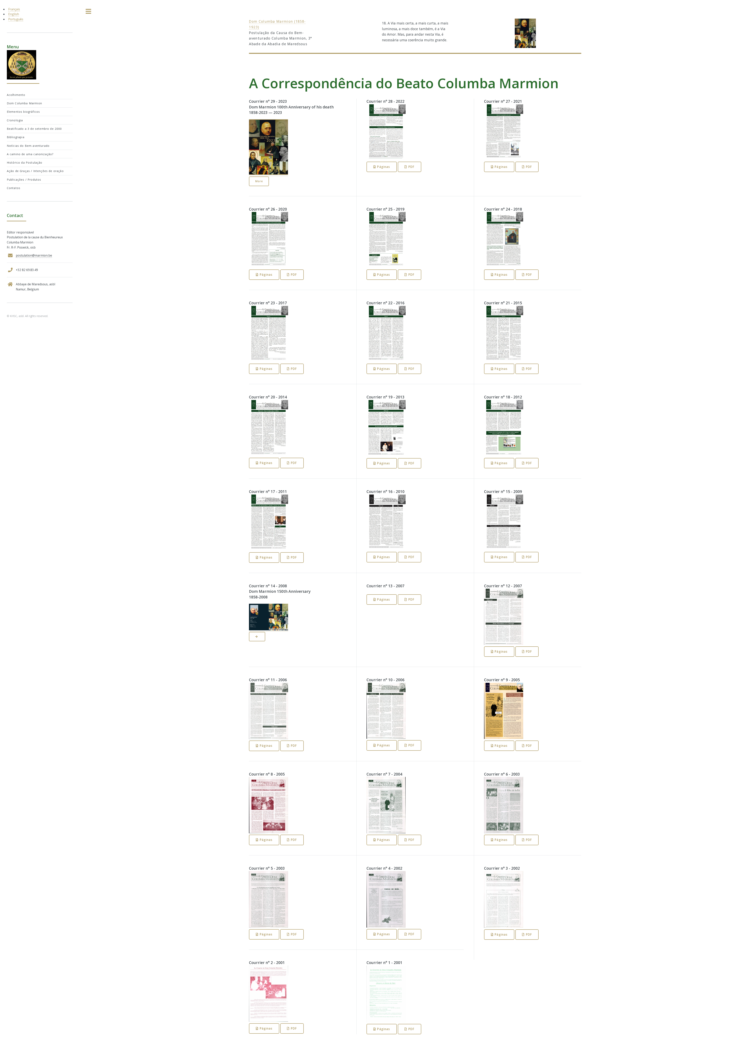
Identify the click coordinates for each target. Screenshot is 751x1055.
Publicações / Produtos (24, 179)
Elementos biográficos (23, 112)
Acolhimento (16, 95)
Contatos (13, 188)
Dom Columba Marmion (24, 103)
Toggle (88, 11)
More (259, 181)
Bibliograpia (15, 137)
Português (15, 19)
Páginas (383, 167)
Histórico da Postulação (24, 162)
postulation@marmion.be (34, 255)
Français (14, 9)
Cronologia (15, 120)
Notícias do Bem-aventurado (28, 146)
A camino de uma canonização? (30, 154)
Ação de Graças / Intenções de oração (35, 171)
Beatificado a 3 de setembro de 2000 (34, 129)
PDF (411, 167)
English (13, 14)
